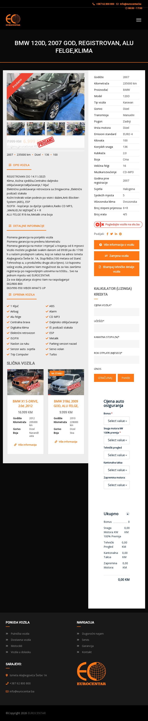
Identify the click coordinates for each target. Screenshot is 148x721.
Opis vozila (20, 165)
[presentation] (12, 411)
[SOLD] (25, 382)
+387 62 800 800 (105, 4)
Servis (85, 640)
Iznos (97, 369)
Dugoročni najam (92, 633)
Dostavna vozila (20, 640)
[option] (45, 96)
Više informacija (27, 444)
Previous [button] (16, 96)
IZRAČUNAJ (105, 378)
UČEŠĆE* (99, 321)
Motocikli (16, 646)
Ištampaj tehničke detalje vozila (118, 269)
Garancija (87, 646)
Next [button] (74, 96)
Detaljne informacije (28, 226)
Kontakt (86, 652)
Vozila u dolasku (20, 652)
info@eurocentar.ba (130, 4)
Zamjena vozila (119, 256)
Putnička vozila (19, 633)
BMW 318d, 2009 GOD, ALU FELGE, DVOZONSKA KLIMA (66, 403)
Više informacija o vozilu (119, 244)
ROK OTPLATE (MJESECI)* (108, 353)
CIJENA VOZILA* (103, 305)
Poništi (126, 378)
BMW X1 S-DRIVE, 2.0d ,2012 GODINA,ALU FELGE (25, 403)
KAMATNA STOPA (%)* (106, 337)
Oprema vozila (23, 294)
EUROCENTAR (37, 713)
